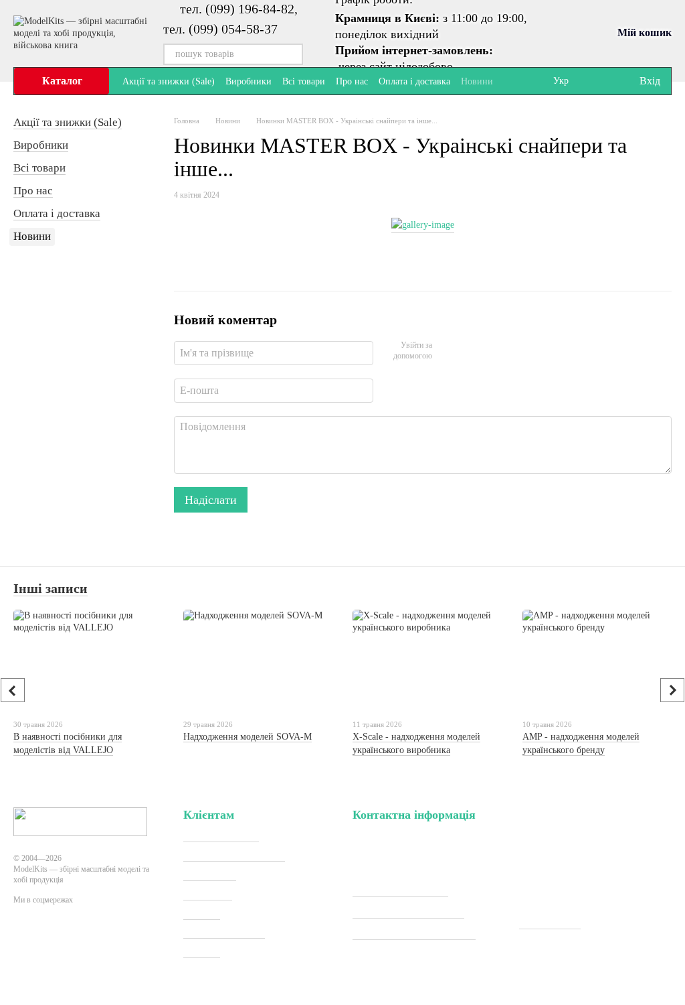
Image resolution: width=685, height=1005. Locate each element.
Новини (477, 81)
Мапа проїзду (550, 923)
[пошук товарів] (292, 54)
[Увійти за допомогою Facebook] (447, 351)
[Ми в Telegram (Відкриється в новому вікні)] (527, 81)
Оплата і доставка (414, 81)
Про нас (352, 81)
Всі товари (303, 81)
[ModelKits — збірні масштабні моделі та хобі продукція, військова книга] (80, 820)
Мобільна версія (63, 948)
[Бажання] (600, 81)
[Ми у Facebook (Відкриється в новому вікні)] (511, 81)
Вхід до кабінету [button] (221, 836)
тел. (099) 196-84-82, (239, 8)
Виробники (248, 81)
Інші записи (50, 588)
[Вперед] (672, 690)
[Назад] (13, 690)
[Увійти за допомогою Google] (468, 351)
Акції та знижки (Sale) (168, 81)
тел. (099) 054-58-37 (220, 28)
